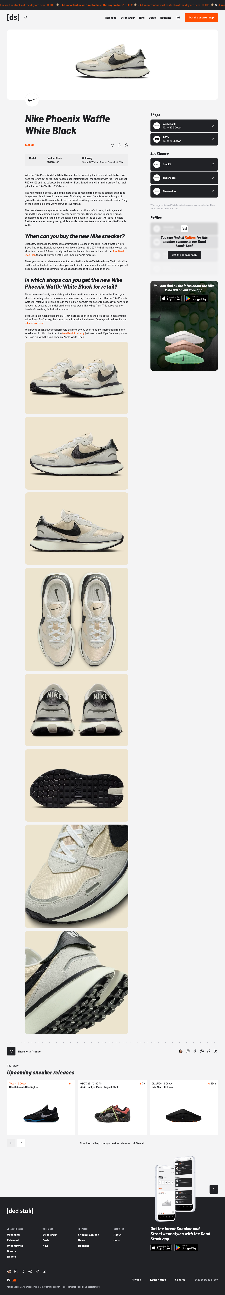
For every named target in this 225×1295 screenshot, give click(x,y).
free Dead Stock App (73, 333)
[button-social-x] (216, 1051)
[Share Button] (112, 145)
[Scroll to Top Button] (214, 1189)
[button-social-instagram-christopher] (181, 1051)
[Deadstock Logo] (13, 17)
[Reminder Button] (119, 145)
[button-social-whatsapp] (202, 1051)
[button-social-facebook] (195, 1051)
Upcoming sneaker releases (40, 1072)
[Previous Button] (11, 1143)
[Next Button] (21, 1143)
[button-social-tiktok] (209, 1051)
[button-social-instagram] (188, 1051)
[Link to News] (26, 17)
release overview (34, 323)
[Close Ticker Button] (216, 5)
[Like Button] (126, 145)
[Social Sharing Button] (11, 1051)
